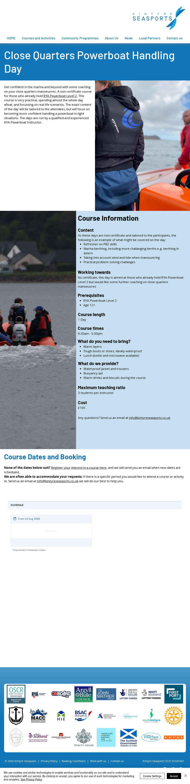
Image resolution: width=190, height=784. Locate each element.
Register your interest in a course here (79, 467)
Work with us (98, 761)
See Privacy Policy (31, 779)
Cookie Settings (152, 776)
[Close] (185, 776)
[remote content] (95, 576)
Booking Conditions (74, 761)
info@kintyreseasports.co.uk (149, 418)
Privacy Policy (49, 761)
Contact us (117, 761)
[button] (150, 38)
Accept (174, 776)
